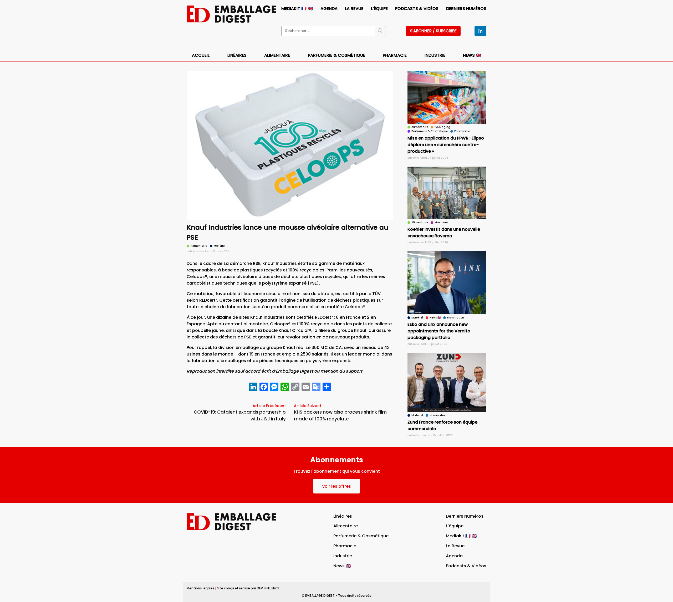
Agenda (329, 9)
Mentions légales (201, 588)
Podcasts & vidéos (417, 9)
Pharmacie (395, 55)
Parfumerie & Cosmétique (336, 55)
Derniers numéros (466, 9)
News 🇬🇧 (472, 55)
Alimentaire (277, 55)
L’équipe (379, 9)
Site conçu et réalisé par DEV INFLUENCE (248, 588)
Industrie (342, 556)
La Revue (354, 9)
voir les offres (336, 486)
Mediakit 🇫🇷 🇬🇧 (297, 9)
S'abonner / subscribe (433, 31)
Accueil (201, 55)
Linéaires (237, 55)
